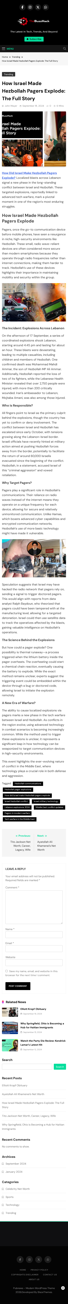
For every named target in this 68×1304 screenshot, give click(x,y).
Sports (10, 1197)
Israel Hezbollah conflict (16, 801)
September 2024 (16, 1163)
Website (10, 957)
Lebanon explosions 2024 (17, 807)
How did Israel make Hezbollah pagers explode (27, 795)
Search (7, 1060)
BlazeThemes (45, 1292)
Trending (8, 74)
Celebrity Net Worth (18, 1189)
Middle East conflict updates (49, 807)
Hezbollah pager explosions (18, 789)
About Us (34, 1279)
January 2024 (14, 1171)
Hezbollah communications (28, 783)
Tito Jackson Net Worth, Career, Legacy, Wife (29, 1116)
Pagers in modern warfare (17, 813)
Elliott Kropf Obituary (33, 1009)
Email (9, 943)
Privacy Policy (39, 1270)
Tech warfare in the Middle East (20, 819)
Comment (12, 887)
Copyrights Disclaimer (24, 1274)
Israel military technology (46, 801)
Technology (12, 1205)
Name (10, 929)
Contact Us (50, 1274)
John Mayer (11, 105)
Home (23, 1270)
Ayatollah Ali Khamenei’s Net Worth (23, 1094)
